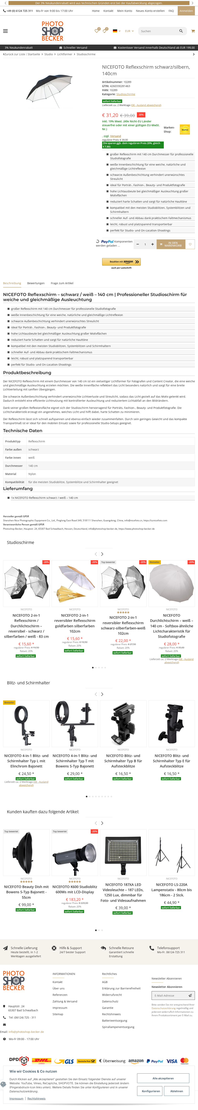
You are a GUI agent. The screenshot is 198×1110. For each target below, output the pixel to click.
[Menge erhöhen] (152, 244)
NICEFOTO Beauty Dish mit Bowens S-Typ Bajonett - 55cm (26, 892)
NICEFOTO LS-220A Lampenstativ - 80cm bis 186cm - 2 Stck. (171, 890)
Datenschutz (110, 1001)
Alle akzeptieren (163, 1078)
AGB (105, 982)
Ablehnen (176, 1091)
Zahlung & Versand (65, 1001)
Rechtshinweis (36, 1098)
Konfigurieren (151, 1091)
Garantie (107, 1008)
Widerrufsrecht (112, 995)
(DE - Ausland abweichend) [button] (146, 105)
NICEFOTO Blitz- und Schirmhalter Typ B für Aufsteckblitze (123, 761)
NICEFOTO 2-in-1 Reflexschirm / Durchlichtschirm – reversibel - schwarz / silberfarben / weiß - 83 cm (26, 626)
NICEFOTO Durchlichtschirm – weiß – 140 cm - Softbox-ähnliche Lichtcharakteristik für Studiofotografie (171, 626)
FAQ (171, 11)
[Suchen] (181, 31)
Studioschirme (125, 94)
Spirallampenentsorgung (118, 1027)
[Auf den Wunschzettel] (190, 244)
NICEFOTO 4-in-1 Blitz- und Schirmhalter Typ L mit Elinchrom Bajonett (26, 761)
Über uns (59, 988)
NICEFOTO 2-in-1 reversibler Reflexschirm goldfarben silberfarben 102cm (74, 623)
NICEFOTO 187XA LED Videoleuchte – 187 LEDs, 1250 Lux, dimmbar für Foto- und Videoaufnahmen (123, 892)
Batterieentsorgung (114, 1020)
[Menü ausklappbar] (5, 31)
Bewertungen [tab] (36, 283)
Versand (115, 136)
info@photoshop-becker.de (26, 1032)
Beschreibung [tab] (12, 283)
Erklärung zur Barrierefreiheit (121, 988)
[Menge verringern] (138, 244)
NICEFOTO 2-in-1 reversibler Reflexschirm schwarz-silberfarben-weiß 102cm (123, 625)
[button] (6, 3)
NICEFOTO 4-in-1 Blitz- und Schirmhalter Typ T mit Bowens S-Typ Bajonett (75, 761)
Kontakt (108, 11)
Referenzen (60, 995)
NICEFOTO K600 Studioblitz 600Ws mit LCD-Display (74, 889)
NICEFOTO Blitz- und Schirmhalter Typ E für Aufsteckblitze (171, 761)
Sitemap (58, 1014)
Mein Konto (124, 11)
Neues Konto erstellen (150, 11)
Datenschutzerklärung (164, 1008)
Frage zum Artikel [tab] (62, 283)
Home (96, 11)
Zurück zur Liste (14, 54)
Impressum (16, 1098)
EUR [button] (127, 31)
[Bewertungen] (123, 612)
